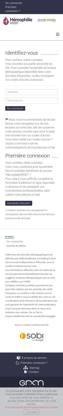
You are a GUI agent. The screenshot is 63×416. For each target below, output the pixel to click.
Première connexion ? (33, 363)
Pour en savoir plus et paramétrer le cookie (31, 407)
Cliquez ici (11, 143)
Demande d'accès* (18, 203)
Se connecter (15, 108)
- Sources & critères (15, 245)
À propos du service (33, 357)
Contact (33, 372)
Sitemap (34, 368)
